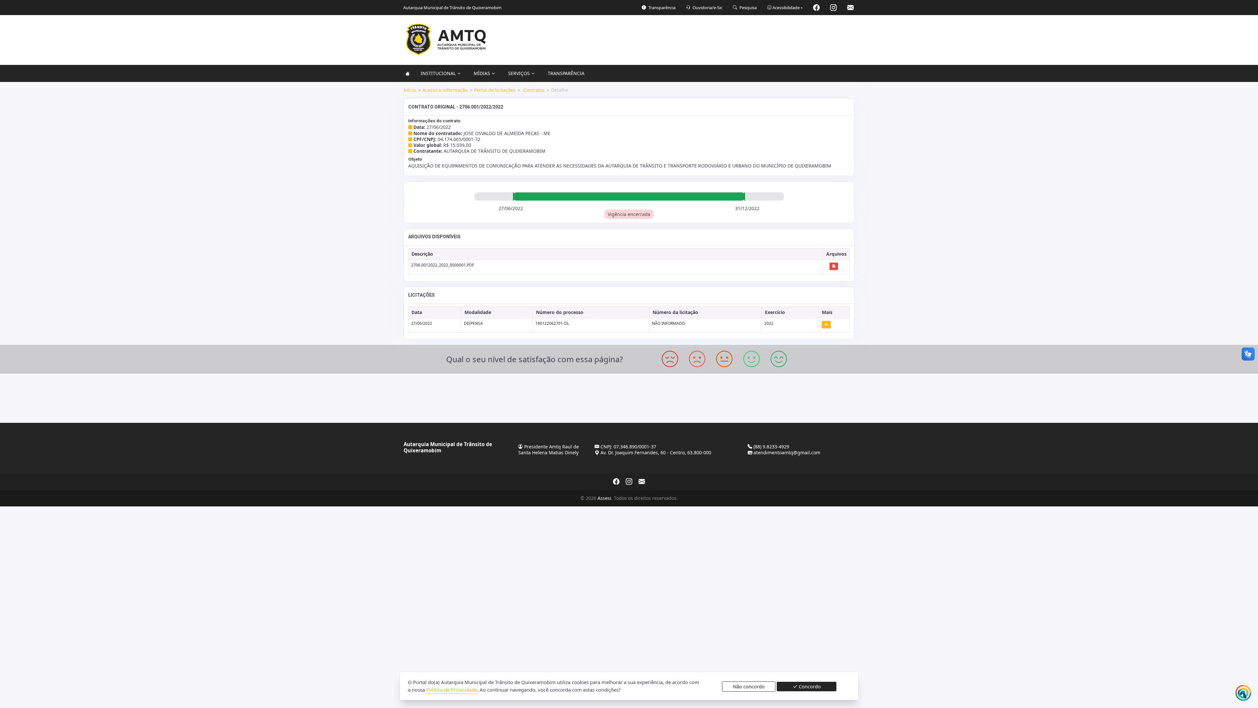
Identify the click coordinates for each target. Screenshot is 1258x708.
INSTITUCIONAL (438, 73)
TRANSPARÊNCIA (566, 73)
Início (410, 90)
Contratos (533, 90)
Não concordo (749, 686)
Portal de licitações (494, 90)
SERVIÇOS (519, 73)
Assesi (604, 498)
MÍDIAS (482, 73)
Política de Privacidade (451, 689)
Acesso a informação (444, 90)
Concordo (809, 686)
